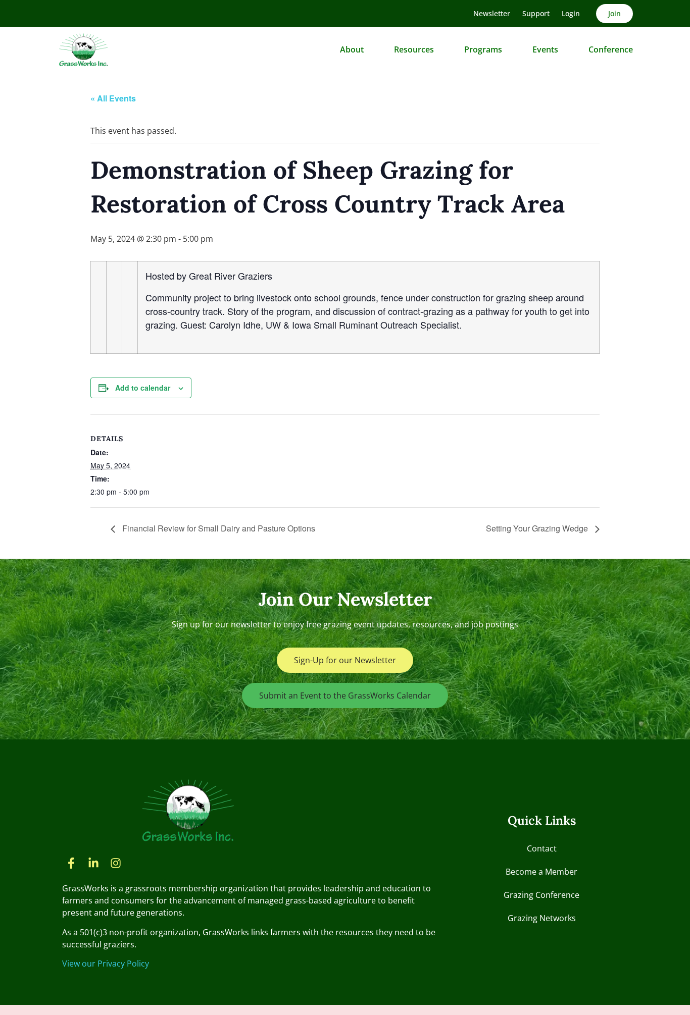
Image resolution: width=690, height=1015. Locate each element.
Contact (542, 848)
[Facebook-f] (71, 863)
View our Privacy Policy (105, 963)
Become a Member (541, 871)
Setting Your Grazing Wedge (538, 528)
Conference (610, 49)
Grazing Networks (542, 918)
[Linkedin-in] (93, 863)
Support (536, 13)
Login (571, 13)
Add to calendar (142, 388)
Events (545, 49)
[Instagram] (115, 863)
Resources (414, 49)
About (352, 49)
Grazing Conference (541, 894)
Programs (483, 49)
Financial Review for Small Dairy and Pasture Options (217, 528)
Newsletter (491, 13)
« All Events (113, 98)
